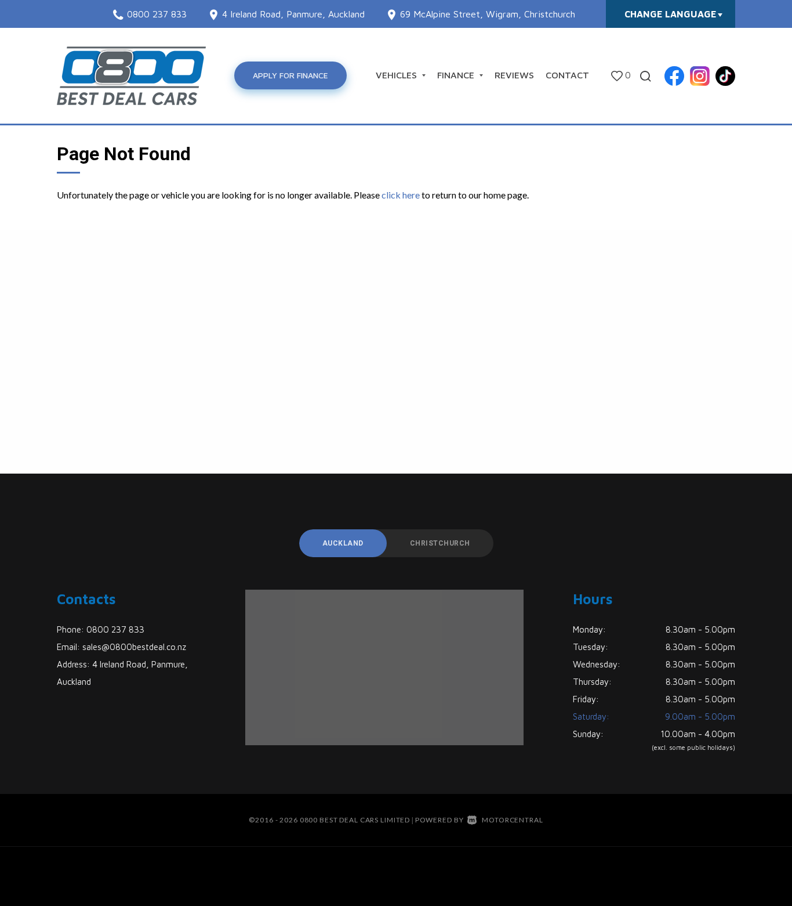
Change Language (670, 14)
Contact (567, 75)
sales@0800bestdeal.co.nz (134, 647)
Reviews (514, 75)
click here (401, 194)
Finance (457, 75)
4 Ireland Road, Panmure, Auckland (293, 14)
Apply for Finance (290, 75)
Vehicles (398, 75)
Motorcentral (512, 819)
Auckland (343, 543)
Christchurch (440, 543)
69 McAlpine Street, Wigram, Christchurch (487, 14)
